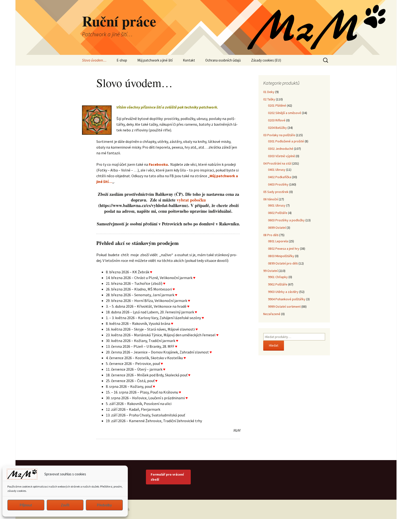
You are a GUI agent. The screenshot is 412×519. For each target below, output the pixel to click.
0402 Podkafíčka (279, 177)
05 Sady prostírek (275, 192)
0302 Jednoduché (280, 148)
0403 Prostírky (278, 184)
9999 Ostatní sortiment (284, 306)
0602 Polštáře (277, 213)
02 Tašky (269, 99)
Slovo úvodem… (94, 60)
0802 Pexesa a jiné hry (283, 248)
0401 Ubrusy (276, 169)
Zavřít (65, 505)
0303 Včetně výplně (281, 156)
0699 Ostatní (277, 227)
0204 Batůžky (277, 127)
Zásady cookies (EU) (266, 60)
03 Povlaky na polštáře (279, 135)
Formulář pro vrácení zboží (167, 477)
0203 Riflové (276, 120)
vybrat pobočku (191, 200)
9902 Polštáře (277, 284)
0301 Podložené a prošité (286, 141)
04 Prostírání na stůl (277, 163)
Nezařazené (271, 314)
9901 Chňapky (278, 277)
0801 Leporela (278, 241)
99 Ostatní (270, 271)
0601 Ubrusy (276, 205)
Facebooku (158, 164)
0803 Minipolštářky (281, 256)
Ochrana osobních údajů (223, 60)
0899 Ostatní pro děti (283, 263)
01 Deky (268, 92)
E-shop (122, 60)
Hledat (273, 345)
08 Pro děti (270, 235)
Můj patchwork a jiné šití (155, 60)
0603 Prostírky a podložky (286, 220)
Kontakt (189, 60)
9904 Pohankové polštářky (286, 299)
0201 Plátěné (277, 105)
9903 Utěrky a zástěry (283, 292)
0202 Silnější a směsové (284, 113)
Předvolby (104, 505)
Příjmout (26, 505)
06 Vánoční (270, 199)
